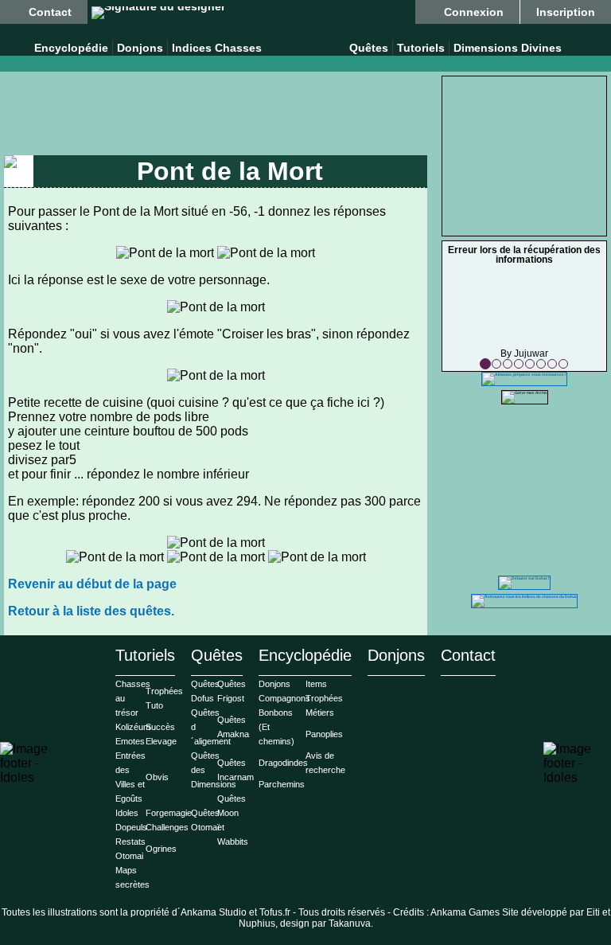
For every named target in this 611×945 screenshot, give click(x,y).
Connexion (474, 12)
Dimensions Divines (507, 47)
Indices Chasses (217, 47)
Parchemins (282, 784)
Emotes (130, 741)
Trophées (324, 698)
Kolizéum (132, 727)
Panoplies (324, 734)
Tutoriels (421, 47)
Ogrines (161, 848)
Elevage (161, 741)
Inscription (565, 12)
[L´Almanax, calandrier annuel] (524, 374)
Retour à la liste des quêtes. (91, 611)
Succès (160, 727)
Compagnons (284, 698)
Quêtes (368, 47)
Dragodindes (283, 762)
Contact (50, 12)
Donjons (140, 47)
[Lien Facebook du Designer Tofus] (158, 12)
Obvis (157, 777)
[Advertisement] (215, 115)
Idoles (126, 813)
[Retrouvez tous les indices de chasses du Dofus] (524, 596)
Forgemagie (169, 813)
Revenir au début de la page (92, 584)
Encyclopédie (71, 47)
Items (316, 684)
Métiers (320, 712)
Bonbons (276, 712)
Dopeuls (131, 827)
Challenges (167, 827)
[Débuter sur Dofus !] (524, 578)
